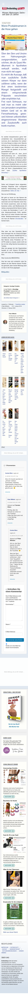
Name (8, 624)
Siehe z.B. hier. (15, 191)
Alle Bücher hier (14, 727)
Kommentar (10, 604)
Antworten (7, 492)
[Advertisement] (14, 131)
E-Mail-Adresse (10, 632)
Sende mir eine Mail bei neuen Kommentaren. (13, 647)
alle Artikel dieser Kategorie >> (11, 298)
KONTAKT (4, 949)
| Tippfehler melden (20, 304)
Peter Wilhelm (12, 313)
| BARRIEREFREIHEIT (14, 949)
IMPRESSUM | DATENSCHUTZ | (11, 947)
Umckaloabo (19, 218)
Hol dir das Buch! (14, 724)
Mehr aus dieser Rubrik (10, 932)
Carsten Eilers (9, 473)
